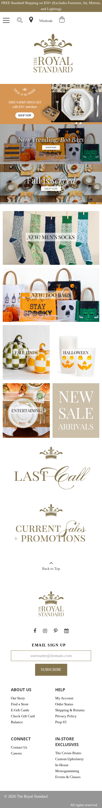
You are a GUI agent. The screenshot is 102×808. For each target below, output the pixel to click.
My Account (64, 698)
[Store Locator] (31, 19)
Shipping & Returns (70, 710)
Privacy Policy (66, 716)
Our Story (18, 698)
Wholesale (45, 21)
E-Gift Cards (20, 710)
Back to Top (51, 569)
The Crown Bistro (68, 753)
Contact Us (19, 747)
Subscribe (51, 670)
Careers (16, 753)
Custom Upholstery (69, 759)
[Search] (19, 20)
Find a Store (20, 704)
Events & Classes (68, 777)
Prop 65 (61, 722)
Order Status (64, 704)
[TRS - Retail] (53, 54)
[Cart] (62, 21)
